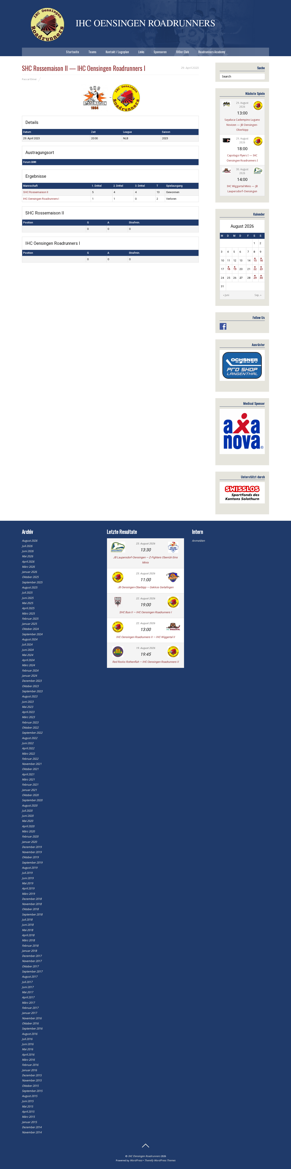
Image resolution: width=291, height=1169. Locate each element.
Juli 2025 (27, 592)
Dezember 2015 (32, 1075)
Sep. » (258, 295)
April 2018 (28, 935)
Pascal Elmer (29, 79)
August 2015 (29, 1096)
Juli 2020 (27, 810)
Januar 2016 (29, 1070)
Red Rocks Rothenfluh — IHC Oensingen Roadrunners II (145, 661)
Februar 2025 (30, 618)
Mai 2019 (27, 883)
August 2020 (29, 805)
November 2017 (32, 961)
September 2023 (32, 691)
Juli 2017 (27, 982)
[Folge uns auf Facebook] (223, 326)
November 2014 (32, 1132)
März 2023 (28, 717)
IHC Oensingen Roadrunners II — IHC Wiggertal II (145, 637)
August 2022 (29, 738)
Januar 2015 (29, 1122)
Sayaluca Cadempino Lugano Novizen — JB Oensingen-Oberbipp (242, 124)
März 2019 (28, 893)
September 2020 (32, 800)
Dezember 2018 (32, 899)
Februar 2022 (30, 758)
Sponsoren (160, 52)
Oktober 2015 (30, 1085)
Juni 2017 (27, 987)
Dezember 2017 (32, 956)
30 (261, 277)
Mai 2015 (27, 1106)
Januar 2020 (29, 841)
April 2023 (28, 712)
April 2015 (28, 1111)
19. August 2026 (145, 648)
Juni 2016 (27, 1044)
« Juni (226, 295)
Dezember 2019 (32, 847)
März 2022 (28, 753)
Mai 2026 (27, 556)
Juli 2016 (27, 1039)
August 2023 (29, 696)
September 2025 (32, 582)
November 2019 (32, 852)
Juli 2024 (27, 644)
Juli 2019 (27, 872)
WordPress (136, 1160)
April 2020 (28, 826)
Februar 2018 (30, 945)
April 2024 (28, 660)
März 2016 (28, 1059)
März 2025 (28, 613)
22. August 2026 (145, 598)
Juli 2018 (27, 919)
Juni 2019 (27, 878)
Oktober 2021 (30, 769)
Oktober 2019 (30, 857)
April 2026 (28, 561)
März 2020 (28, 831)
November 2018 (32, 904)
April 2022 (28, 748)
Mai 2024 (27, 655)
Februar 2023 (30, 722)
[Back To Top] (145, 1146)
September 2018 (32, 914)
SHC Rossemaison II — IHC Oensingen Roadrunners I (83, 68)
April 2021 (28, 774)
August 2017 (29, 976)
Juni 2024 (27, 649)
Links (141, 52)
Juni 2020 (27, 815)
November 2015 (32, 1080)
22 (255, 269)
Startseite (72, 52)
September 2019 (32, 862)
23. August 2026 (145, 543)
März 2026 (28, 566)
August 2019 (29, 867)
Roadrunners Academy (211, 52)
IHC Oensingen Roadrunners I (41, 198)
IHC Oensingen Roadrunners (144, 1156)
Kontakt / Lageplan (117, 52)
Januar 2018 (29, 950)
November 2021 (32, 764)
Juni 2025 (27, 598)
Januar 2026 (29, 571)
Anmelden (198, 540)
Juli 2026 (27, 546)
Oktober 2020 (30, 795)
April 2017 (28, 997)
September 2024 (32, 634)
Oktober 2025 (30, 577)
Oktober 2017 (30, 966)
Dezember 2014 (32, 1127)
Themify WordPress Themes (159, 1160)
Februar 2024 (30, 670)
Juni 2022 (27, 743)
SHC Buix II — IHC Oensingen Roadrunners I (145, 612)
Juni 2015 (27, 1101)
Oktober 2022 (30, 727)
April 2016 (28, 1054)
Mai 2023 (27, 706)
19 (234, 269)
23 (261, 269)
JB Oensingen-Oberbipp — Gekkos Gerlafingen (145, 587)
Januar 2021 (29, 790)
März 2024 (28, 665)
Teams (92, 52)
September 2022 (32, 732)
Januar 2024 (29, 675)
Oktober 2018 (30, 909)
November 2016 (32, 1018)
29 (255, 277)
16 (261, 260)
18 (228, 269)
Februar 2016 (30, 1064)
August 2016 (29, 1034)
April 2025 (28, 608)
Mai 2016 (27, 1049)
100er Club (182, 52)
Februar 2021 (30, 784)
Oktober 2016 (30, 1023)
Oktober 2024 (30, 629)
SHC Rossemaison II (35, 192)
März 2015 (28, 1116)
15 (255, 260)
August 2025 (29, 587)
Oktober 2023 (30, 686)
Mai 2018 (27, 930)
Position (28, 222)
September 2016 (32, 1028)
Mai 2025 (27, 603)
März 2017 (28, 1002)
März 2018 (28, 940)
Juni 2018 (27, 924)
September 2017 (32, 971)
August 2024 (29, 639)
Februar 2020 (30, 836)
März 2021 (28, 779)
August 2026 (29, 540)
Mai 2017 (27, 992)
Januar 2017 (29, 1013)
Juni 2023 (27, 701)
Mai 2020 (27, 821)
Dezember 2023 (32, 680)
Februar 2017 (30, 1007)
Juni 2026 (27, 551)
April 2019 (28, 888)
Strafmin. (134, 222)
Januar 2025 (29, 623)
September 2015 (32, 1091)
